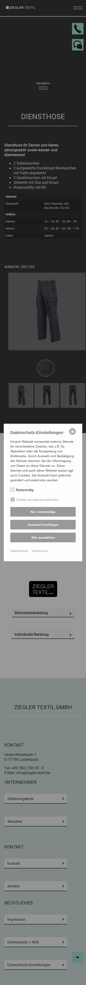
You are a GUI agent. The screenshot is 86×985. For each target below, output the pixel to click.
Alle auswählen (43, 537)
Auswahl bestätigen (43, 524)
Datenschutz (19, 551)
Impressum (40, 551)
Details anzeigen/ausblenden (37, 499)
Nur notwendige (43, 512)
